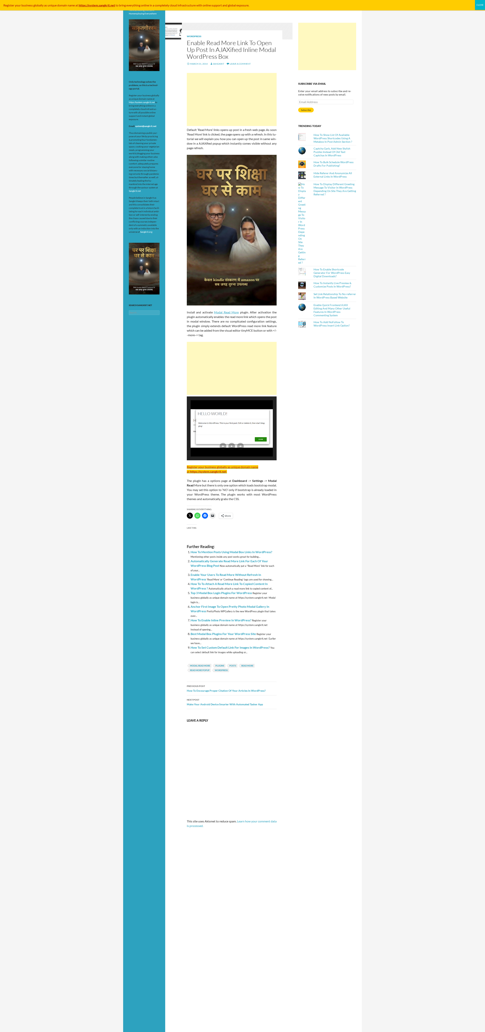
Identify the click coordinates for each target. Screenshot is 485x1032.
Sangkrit (218, 63)
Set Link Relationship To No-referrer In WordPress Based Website (335, 295)
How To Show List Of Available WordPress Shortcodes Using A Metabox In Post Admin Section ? (333, 138)
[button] (223, 446)
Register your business (18, 5)
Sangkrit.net (135, 190)
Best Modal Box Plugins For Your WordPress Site (223, 634)
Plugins (219, 665)
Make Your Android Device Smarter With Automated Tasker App (225, 702)
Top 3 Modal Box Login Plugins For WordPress (221, 593)
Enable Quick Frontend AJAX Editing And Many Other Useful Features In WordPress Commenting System (332, 310)
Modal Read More (226, 312)
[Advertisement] (232, 99)
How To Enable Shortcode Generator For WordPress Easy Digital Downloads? (332, 273)
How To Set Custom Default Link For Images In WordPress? (230, 647)
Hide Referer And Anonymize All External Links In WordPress (333, 174)
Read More (247, 665)
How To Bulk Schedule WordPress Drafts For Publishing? (334, 164)
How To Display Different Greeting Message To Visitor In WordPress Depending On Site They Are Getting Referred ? (335, 189)
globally (38, 5)
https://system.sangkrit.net (142, 102)
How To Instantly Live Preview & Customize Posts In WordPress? (332, 284)
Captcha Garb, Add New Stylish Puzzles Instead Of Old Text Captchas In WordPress (332, 152)
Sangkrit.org (146, 231)
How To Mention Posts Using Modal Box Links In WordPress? (231, 552)
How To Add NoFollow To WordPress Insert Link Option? (332, 323)
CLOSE (479, 4)
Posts (232, 665)
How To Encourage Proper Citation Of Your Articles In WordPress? (226, 688)
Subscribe (306, 110)
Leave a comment (240, 63)
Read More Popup (200, 670)
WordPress (194, 36)
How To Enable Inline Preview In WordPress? (221, 620)
